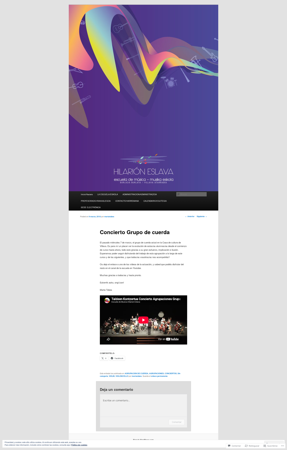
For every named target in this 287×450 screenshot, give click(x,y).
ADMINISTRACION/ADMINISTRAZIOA (140, 194)
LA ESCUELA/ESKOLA (107, 194)
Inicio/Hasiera (87, 194)
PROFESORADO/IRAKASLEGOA (96, 200)
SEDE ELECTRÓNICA (91, 207)
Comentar (176, 422)
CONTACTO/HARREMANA (127, 200)
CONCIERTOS (171, 373)
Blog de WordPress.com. (143, 439)
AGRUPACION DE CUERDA (136, 373)
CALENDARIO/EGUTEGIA (155, 200)
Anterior (189, 216)
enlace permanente (159, 376)
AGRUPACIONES (156, 373)
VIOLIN (112, 376)
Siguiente (202, 216)
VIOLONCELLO (122, 376)
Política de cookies (79, 445)
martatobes (109, 216)
